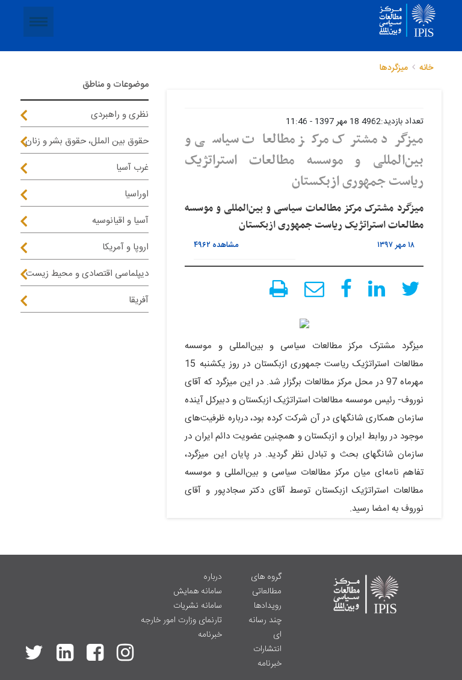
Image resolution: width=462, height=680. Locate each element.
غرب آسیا (132, 167)
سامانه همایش (197, 591)
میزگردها (394, 68)
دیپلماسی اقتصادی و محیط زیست (87, 273)
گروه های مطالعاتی (266, 584)
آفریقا (139, 300)
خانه (426, 68)
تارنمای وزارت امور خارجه (181, 620)
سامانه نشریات (197, 606)
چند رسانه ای (265, 627)
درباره (212, 577)
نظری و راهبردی (120, 114)
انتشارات (267, 649)
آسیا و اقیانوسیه (120, 220)
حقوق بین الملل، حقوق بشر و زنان (87, 141)
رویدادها (268, 606)
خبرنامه (269, 664)
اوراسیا (137, 194)
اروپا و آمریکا (125, 247)
